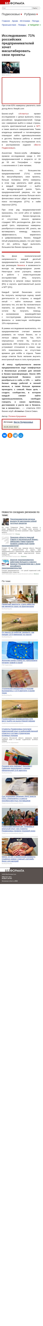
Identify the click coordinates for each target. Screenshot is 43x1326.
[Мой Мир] (20, 435)
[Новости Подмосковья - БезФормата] (12, 2)
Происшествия (9, 25)
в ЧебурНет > (34, 25)
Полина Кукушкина (17, 416)
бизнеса (21, 265)
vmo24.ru (8, 75)
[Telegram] (15, 435)
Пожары (22, 25)
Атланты (24, 114)
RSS (16, 881)
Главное (6, 21)
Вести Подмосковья (23, 422)
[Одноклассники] (9, 435)
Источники (25, 21)
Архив (15, 21)
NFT (38, 126)
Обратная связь (7, 877)
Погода (35, 21)
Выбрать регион (7, 878)
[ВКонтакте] (4, 435)
